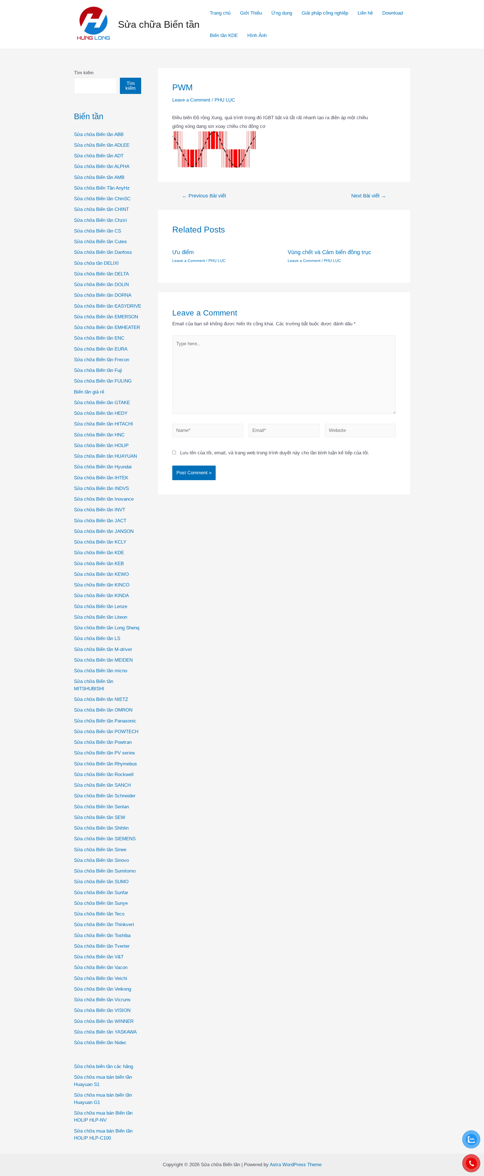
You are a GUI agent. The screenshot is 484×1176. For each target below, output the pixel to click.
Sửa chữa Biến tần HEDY (100, 413)
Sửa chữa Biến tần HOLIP (101, 445)
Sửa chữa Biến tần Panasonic (105, 721)
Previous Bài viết (204, 195)
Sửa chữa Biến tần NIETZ (101, 699)
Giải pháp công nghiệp (325, 13)
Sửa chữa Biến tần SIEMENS (105, 838)
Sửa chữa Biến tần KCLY (100, 542)
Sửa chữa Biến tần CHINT (101, 209)
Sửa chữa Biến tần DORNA (102, 295)
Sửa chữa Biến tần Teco (99, 914)
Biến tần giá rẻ (89, 392)
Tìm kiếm (84, 72)
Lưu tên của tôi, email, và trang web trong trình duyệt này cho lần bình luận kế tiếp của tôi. (274, 452)
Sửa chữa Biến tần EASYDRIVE (107, 306)
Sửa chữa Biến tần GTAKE (102, 402)
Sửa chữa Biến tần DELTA (101, 274)
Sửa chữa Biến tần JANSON (104, 531)
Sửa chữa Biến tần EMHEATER (107, 327)
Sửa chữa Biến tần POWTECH (106, 731)
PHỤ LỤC (225, 100)
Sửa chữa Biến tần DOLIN (101, 284)
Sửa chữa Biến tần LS (97, 638)
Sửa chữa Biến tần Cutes (100, 241)
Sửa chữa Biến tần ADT (99, 155)
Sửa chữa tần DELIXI (96, 263)
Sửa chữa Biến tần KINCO (101, 585)
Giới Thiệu (251, 13)
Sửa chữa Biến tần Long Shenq (106, 627)
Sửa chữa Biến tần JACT (100, 520)
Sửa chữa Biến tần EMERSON (106, 316)
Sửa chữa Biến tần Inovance (104, 499)
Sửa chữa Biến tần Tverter (102, 946)
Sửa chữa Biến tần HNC (99, 435)
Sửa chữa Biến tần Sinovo (101, 860)
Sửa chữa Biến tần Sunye (101, 903)
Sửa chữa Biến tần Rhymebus (105, 764)
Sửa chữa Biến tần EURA (100, 349)
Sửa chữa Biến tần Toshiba (102, 935)
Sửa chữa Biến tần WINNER (104, 1021)
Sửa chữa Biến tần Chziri (100, 220)
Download (392, 13)
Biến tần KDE (224, 35)
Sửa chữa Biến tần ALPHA (101, 166)
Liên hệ (365, 13)
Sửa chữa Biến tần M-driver (103, 649)
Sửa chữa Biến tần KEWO (101, 574)
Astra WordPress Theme (296, 1164)
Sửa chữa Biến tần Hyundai (103, 467)
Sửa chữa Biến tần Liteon (100, 617)
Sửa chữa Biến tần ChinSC (102, 198)
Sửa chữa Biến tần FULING (103, 381)
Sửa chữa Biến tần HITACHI (103, 424)
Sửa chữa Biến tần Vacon (100, 967)
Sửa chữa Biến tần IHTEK (101, 477)
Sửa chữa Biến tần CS (97, 231)
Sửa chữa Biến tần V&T (99, 956)
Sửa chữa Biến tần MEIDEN (103, 660)
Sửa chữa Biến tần (158, 24)
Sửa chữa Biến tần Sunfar (101, 892)
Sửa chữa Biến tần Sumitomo (105, 871)
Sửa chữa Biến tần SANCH (102, 785)
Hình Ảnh (257, 35)
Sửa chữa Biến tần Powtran (103, 742)
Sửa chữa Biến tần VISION (102, 1010)
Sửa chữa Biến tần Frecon (101, 359)
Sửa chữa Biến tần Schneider (105, 795)
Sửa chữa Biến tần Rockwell (104, 774)
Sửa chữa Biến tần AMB (99, 177)
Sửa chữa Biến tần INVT (99, 509)
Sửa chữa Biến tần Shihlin (101, 828)
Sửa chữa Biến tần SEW (99, 817)
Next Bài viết (368, 195)
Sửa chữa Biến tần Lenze (100, 606)
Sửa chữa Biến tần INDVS (101, 488)
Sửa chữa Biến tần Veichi (100, 978)
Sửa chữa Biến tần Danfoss (103, 252)
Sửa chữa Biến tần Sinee (100, 849)
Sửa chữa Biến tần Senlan (101, 806)
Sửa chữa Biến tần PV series (104, 753)
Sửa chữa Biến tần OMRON (103, 710)
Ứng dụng (281, 13)
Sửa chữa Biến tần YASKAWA (105, 1032)
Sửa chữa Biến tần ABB (99, 134)
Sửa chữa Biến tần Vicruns (102, 999)
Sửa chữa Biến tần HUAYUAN (105, 456)
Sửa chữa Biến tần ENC (99, 338)
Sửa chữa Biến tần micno (100, 670)
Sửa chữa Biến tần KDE (99, 552)
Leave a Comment (191, 100)
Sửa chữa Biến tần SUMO (101, 881)
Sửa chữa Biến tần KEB (99, 563)
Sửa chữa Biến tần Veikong (102, 989)
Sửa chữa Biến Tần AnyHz (102, 188)
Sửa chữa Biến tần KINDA (101, 595)
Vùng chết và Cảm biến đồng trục (329, 252)
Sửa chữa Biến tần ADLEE (101, 145)
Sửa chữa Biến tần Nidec (100, 1042)
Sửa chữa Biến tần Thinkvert (104, 924)
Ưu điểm (183, 252)
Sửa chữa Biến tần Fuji (98, 370)
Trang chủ (220, 13)
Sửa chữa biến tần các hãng (103, 1066)
